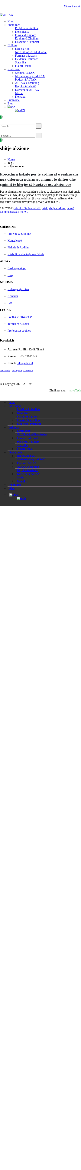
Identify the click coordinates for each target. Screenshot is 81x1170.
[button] (5, 121)
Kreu (11, 21)
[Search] (38, 126)
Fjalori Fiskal (23, 65)
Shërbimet (14, 24)
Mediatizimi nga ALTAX (30, 76)
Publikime (14, 100)
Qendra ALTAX (25, 72)
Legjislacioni (22, 48)
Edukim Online (23, 208)
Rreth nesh (14, 69)
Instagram (17, 370)
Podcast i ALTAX (26, 79)
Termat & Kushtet (18, 323)
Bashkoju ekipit (17, 268)
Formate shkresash (26, 55)
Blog (10, 103)
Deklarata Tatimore (26, 59)
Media (19, 93)
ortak (45, 208)
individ (36, 208)
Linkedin (28, 370)
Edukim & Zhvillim (26, 38)
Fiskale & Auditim (18, 247)
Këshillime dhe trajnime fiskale (26, 254)
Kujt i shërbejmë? (25, 86)
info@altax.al (25, 363)
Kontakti (20, 96)
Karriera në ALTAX (27, 89)
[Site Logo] (6, 15)
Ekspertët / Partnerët (27, 41)
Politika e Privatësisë (20, 317)
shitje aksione (57, 208)
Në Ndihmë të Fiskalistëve (31, 52)
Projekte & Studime (26, 28)
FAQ (11, 302)
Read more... (20, 211)
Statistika (20, 62)
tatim (70, 208)
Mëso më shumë (72, 6)
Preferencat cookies (19, 330)
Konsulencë (22, 31)
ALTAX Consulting (27, 83)
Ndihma (12, 45)
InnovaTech (74, 390)
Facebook (5, 370)
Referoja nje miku (18, 289)
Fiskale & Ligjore (25, 35)
